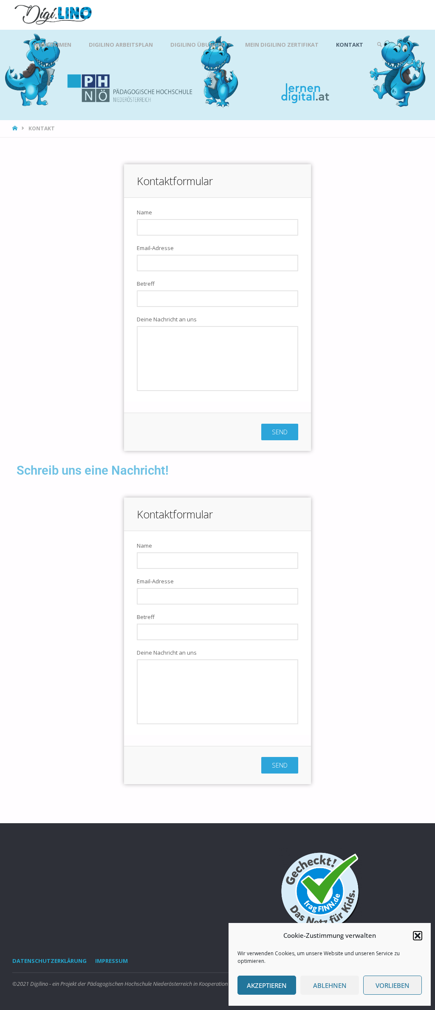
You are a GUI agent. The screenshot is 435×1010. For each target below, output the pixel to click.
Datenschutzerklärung (49, 961)
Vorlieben (393, 985)
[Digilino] (54, 15)
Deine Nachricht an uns (167, 319)
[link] (379, 44)
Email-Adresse (155, 248)
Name (144, 212)
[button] (417, 935)
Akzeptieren (267, 985)
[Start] (15, 128)
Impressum (111, 961)
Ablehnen (330, 985)
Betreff (146, 283)
